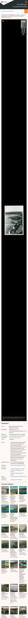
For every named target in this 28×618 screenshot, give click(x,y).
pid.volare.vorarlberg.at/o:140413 (17, 465)
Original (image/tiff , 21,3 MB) (17, 468)
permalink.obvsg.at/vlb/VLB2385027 (18, 476)
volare (18, 14)
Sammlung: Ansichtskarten (16, 479)
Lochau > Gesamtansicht (15, 437)
